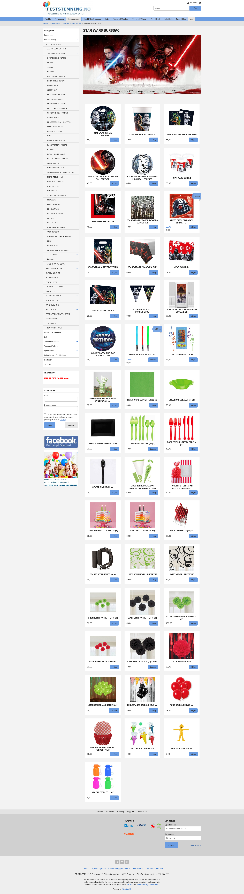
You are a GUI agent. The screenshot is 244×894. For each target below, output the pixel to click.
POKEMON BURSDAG (55, 99)
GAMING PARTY (53, 117)
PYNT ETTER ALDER (54, 268)
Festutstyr (48, 359)
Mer (191, 19)
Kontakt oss (142, 811)
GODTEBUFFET (52, 300)
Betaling (120, 811)
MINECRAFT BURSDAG (55, 181)
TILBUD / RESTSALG (54, 328)
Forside (48, 19)
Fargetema (59, 19)
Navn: (46, 395)
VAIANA (50, 67)
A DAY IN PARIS (52, 186)
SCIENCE (50, 218)
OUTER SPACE (52, 223)
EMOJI (49, 241)
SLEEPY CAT (52, 90)
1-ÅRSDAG (50, 259)
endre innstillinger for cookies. (148, 884)
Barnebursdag (73, 19)
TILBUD (47, 364)
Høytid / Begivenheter (92, 19)
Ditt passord (169, 834)
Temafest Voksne (139, 19)
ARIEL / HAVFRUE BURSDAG (57, 108)
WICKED (50, 62)
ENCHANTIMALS (53, 209)
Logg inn (130, 811)
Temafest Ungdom (120, 19)
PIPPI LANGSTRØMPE (55, 126)
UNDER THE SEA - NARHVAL (57, 113)
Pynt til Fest (155, 19)
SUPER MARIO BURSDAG (56, 94)
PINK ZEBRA (51, 200)
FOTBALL (50, 149)
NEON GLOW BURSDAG (56, 140)
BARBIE (50, 136)
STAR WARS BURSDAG (56, 227)
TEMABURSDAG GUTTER (56, 49)
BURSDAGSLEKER (53, 273)
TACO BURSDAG (53, 232)
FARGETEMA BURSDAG (55, 264)
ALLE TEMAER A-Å (53, 44)
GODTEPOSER (51, 282)
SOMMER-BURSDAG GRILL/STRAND (60, 172)
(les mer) (63, 420)
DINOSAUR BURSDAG (55, 213)
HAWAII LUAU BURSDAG (56, 154)
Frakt (85, 868)
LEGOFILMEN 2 (52, 245)
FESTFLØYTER (51, 318)
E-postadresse (170, 824)
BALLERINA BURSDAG (55, 168)
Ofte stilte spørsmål (154, 868)
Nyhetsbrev (138, 868)
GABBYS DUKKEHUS (54, 131)
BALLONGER (51, 309)
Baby (107, 19)
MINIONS (50, 72)
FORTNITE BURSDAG (55, 177)
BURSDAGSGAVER (53, 296)
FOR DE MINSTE (52, 254)
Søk (195, 8)
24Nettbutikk (126, 889)
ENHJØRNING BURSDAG (56, 104)
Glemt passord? (195, 845)
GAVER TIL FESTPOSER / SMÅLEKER (56, 289)
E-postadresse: (50, 405)
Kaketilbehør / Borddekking (175, 19)
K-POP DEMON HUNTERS (56, 58)
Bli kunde (110, 811)
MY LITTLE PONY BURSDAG (57, 158)
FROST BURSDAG (53, 204)
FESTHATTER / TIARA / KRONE (58, 314)
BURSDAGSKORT (52, 277)
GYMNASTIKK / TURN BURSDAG (59, 236)
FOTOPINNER (51, 323)
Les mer (71, 425)
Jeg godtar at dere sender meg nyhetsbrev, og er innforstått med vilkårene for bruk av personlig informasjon (60, 417)
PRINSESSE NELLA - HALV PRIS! (59, 122)
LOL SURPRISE (52, 191)
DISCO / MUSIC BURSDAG (56, 76)
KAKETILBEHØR (52, 305)
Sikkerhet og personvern (119, 868)
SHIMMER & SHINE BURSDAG (58, 250)
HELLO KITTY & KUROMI (56, 81)
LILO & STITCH (52, 85)
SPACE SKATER (53, 163)
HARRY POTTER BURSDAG (57, 145)
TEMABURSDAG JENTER (55, 53)
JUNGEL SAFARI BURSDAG (57, 195)
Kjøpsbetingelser (98, 868)
